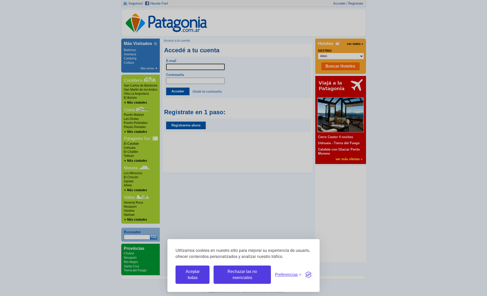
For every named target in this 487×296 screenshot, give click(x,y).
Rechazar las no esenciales (242, 274)
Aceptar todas (193, 274)
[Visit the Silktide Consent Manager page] (308, 275)
